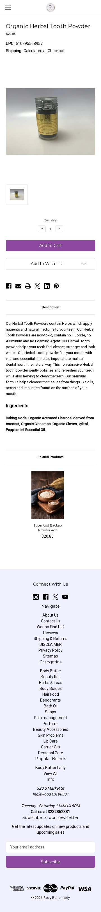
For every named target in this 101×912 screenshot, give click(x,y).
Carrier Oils (50, 747)
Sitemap (50, 656)
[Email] (18, 286)
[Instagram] (36, 597)
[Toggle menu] (7, 7)
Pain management (50, 717)
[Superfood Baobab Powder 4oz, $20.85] (47, 495)
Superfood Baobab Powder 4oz (47, 527)
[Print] (28, 286)
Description (50, 307)
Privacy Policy (50, 650)
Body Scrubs (51, 688)
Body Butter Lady (50, 767)
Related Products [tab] (50, 457)
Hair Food (50, 694)
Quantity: (50, 220)
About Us (50, 615)
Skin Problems (50, 735)
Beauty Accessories (50, 729)
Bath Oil (51, 706)
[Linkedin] (47, 286)
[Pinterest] (56, 286)
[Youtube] (65, 597)
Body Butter (50, 671)
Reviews (50, 632)
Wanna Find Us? (51, 627)
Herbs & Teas (50, 682)
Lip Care (50, 741)
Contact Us (50, 621)
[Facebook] (9, 286)
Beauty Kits (51, 677)
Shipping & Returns (50, 638)
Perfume (51, 723)
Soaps (50, 712)
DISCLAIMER (51, 644)
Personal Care (50, 753)
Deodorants (50, 700)
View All (50, 773)
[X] (37, 286)
